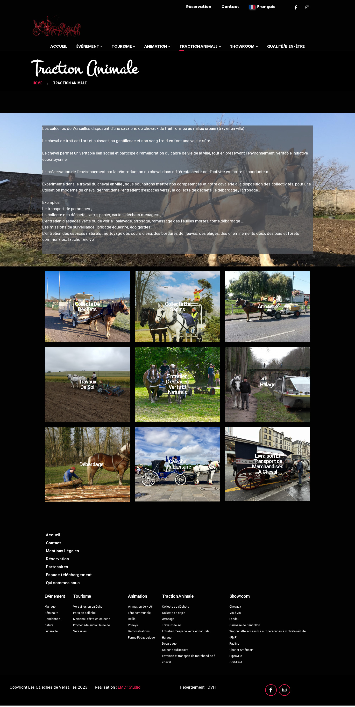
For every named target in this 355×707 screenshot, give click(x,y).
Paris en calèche (84, 613)
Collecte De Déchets (87, 306)
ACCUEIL (58, 46)
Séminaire (51, 613)
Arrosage (268, 306)
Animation (137, 596)
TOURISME (122, 46)
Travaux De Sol (87, 384)
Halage (267, 385)
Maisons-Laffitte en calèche (91, 619)
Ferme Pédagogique (141, 637)
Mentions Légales (62, 550)
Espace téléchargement (69, 574)
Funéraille (51, 631)
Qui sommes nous (63, 582)
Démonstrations (139, 631)
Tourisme (82, 596)
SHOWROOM (242, 46)
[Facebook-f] (296, 7)
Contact (230, 6)
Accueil (53, 534)
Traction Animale (177, 596)
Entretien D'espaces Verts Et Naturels (177, 384)
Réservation (198, 6)
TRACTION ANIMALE (198, 46)
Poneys (133, 625)
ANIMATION (155, 46)
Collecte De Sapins (177, 306)
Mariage (50, 606)
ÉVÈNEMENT (87, 46)
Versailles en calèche (87, 606)
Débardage (91, 464)
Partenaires (57, 566)
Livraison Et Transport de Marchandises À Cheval (267, 464)
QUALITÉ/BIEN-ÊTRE (286, 46)
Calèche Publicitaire (179, 464)
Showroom (239, 596)
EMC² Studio (129, 687)
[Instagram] (307, 7)
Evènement (55, 596)
